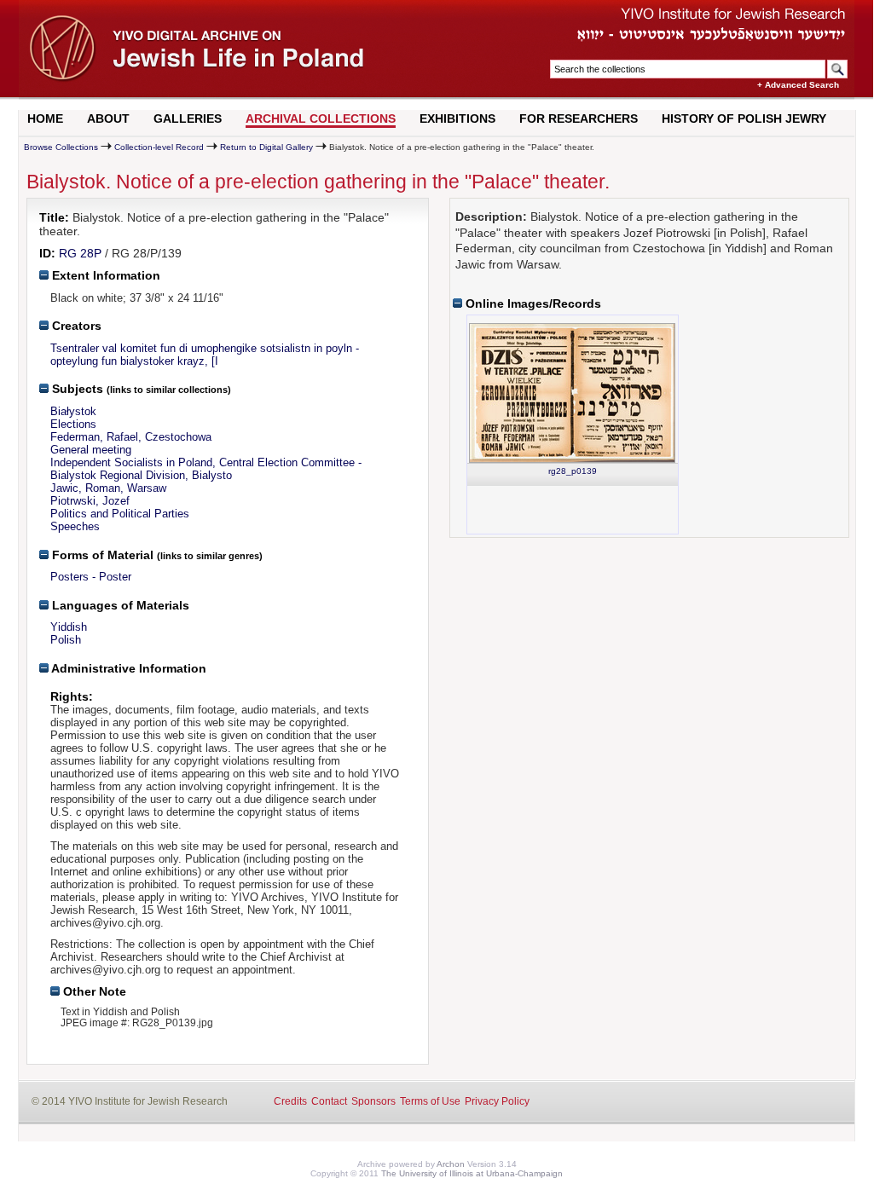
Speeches (75, 526)
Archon (451, 1164)
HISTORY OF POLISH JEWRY (744, 118)
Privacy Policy (497, 1101)
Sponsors (373, 1101)
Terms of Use (430, 1101)
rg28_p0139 (572, 471)
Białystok (73, 411)
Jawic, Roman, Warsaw (108, 488)
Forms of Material (101, 555)
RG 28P (80, 253)
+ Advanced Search (798, 85)
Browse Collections (61, 147)
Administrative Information (127, 668)
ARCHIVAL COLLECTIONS (321, 118)
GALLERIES (187, 118)
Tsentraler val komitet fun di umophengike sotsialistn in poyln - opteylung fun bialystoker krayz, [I (204, 354)
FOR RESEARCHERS (578, 118)
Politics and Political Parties (119, 513)
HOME (45, 118)
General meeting (90, 449)
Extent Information (104, 275)
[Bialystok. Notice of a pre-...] (572, 393)
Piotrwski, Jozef (90, 500)
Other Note (93, 991)
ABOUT (108, 118)
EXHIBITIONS (457, 118)
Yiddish (68, 627)
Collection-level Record (159, 147)
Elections (73, 424)
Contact (329, 1101)
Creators (75, 325)
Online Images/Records (531, 303)
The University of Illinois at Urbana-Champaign (472, 1173)
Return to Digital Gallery (266, 147)
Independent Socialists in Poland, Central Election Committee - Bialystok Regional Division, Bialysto (206, 469)
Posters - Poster (90, 576)
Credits (290, 1101)
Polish (65, 639)
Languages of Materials (119, 605)
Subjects (76, 389)
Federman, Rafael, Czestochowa (130, 436)
